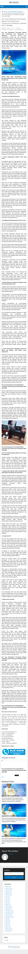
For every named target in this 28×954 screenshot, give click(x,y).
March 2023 (8, 886)
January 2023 (8, 890)
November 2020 (9, 913)
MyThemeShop (16, 947)
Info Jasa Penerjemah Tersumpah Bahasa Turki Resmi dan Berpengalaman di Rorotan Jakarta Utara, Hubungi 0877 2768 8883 (14, 841)
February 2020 (8, 929)
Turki (9, 643)
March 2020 (8, 927)
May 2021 (7, 900)
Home (5, 11)
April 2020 (7, 925)
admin (4, 28)
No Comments (19, 29)
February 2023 (8, 888)
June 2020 (7, 921)
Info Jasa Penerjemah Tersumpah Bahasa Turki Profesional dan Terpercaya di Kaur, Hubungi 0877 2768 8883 (14, 819)
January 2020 (8, 931)
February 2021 (8, 906)
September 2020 (9, 917)
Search (13, 877)
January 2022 (8, 892)
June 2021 (7, 898)
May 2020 (7, 923)
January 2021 (8, 908)
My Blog (14, 2)
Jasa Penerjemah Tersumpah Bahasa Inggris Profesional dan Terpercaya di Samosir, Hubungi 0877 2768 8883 (13, 799)
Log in (6, 940)
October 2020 (8, 915)
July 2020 (7, 919)
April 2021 (7, 902)
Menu (2, 6)
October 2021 (8, 894)
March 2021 (8, 904)
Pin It (3, 777)
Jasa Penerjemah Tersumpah (15, 11)
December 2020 (9, 911)
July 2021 (7, 896)
